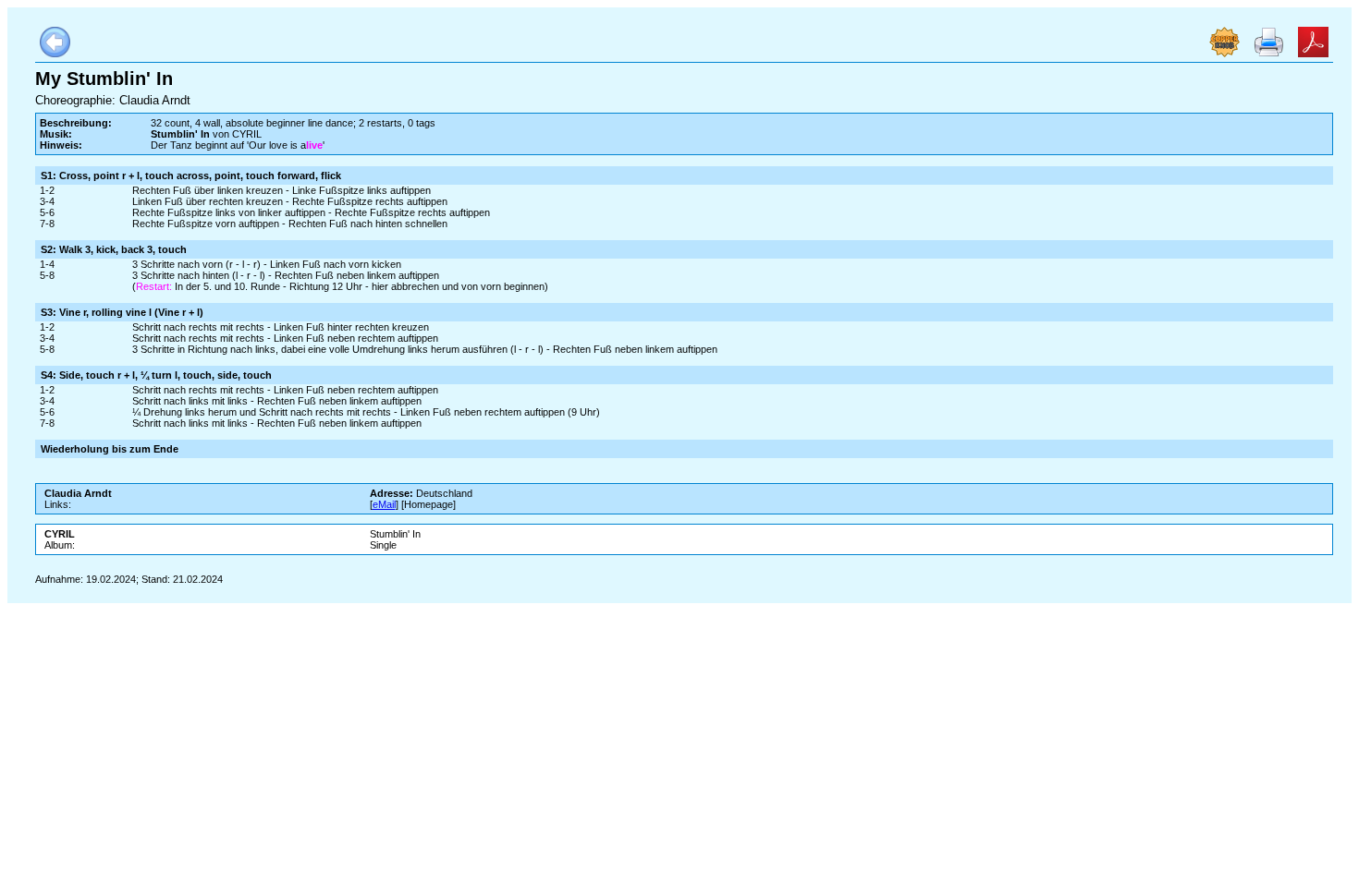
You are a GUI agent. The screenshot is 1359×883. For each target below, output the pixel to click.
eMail (384, 504)
